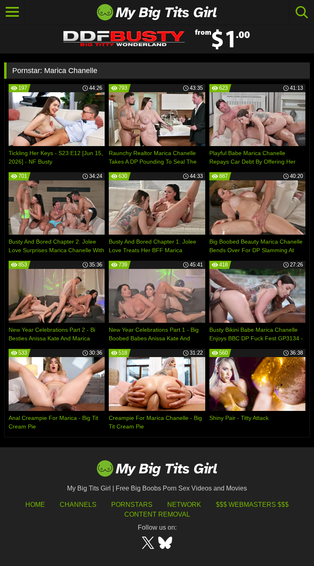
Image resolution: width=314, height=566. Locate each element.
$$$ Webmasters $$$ (252, 504)
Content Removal (157, 514)
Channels (78, 504)
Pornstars (132, 504)
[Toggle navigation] (12, 12)
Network (184, 504)
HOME (35, 504)
